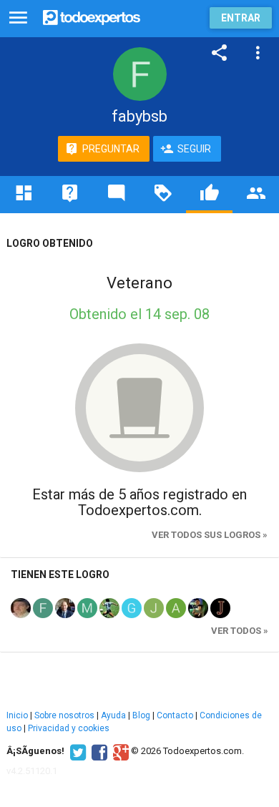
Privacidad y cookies (68, 728)
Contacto (175, 715)
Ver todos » (239, 630)
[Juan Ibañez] (220, 607)
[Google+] (119, 751)
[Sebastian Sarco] (109, 607)
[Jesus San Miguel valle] (154, 607)
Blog (141, 715)
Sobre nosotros (64, 715)
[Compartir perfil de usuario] (219, 53)
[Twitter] (76, 751)
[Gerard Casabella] (132, 607)
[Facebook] (97, 751)
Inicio (17, 715)
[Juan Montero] (198, 607)
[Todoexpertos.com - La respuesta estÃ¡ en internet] (91, 16)
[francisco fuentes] (43, 607)
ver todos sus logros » (210, 534)
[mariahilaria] (87, 607)
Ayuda (113, 715)
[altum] (176, 607)
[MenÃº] (18, 18)
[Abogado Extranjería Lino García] (65, 607)
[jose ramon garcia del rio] (21, 607)
